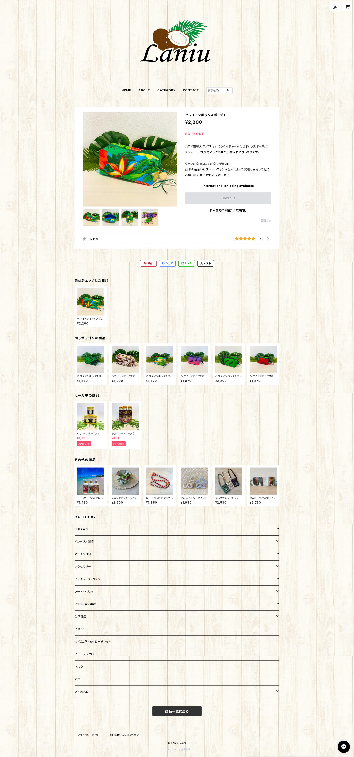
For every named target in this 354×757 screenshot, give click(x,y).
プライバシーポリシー (90, 734)
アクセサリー (83, 566)
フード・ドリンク (84, 591)
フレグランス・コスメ (88, 579)
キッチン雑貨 (83, 554)
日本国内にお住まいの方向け (228, 210)
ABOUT (144, 90)
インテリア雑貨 (84, 541)
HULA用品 (82, 529)
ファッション (82, 691)
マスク (79, 666)
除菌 (78, 679)
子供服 (79, 629)
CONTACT (191, 90)
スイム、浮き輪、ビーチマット (93, 641)
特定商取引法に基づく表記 (124, 734)
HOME (126, 90)
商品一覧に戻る (177, 711)
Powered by (172, 749)
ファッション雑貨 (85, 604)
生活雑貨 (81, 616)
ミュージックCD (85, 654)
